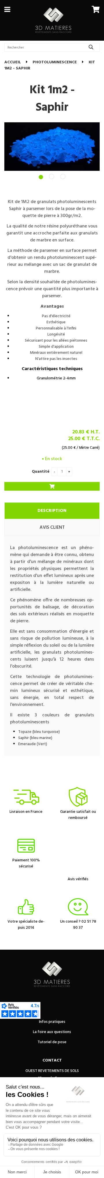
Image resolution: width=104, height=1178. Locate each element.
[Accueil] (53, 20)
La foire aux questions (52, 1032)
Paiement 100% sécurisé (26, 863)
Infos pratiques (52, 1022)
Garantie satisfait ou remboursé (78, 814)
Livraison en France (26, 811)
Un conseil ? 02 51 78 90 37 (78, 924)
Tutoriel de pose (52, 1042)
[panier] (96, 9)
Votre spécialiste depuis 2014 (26, 924)
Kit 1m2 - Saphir (52, 99)
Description (52, 510)
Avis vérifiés (78, 879)
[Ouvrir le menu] (7, 9)
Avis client (52, 527)
